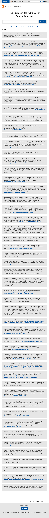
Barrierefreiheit (37, 512)
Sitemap (44, 512)
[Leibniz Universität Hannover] (6, 1)
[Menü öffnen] (46, 7)
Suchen (43, 21)
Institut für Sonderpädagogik (13, 6)
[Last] (37, 26)
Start (41, 1)
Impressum (23, 512)
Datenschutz (30, 512)
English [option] (45, 1)
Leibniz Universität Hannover (13, 512)
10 (32, 26)
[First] (12, 26)
